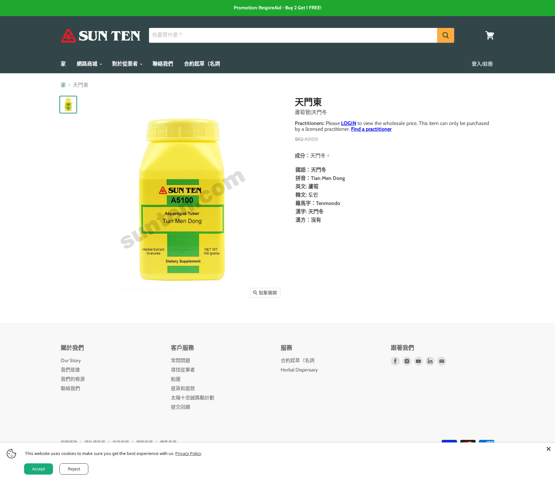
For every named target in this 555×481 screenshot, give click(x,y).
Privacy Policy (188, 453)
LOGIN (348, 123)
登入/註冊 (482, 64)
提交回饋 (180, 407)
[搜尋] (445, 35)
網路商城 (88, 64)
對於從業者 (125, 64)
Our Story (71, 360)
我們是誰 (70, 370)
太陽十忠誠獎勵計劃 (192, 398)
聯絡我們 (163, 64)
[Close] (548, 449)
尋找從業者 (183, 370)
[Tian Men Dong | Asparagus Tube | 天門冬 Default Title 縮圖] (68, 104)
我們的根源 (73, 379)
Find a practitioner (371, 129)
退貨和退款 (183, 388)
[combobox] (293, 35)
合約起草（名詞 (202, 64)
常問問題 (180, 360)
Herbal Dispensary (299, 370)
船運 (176, 379)
